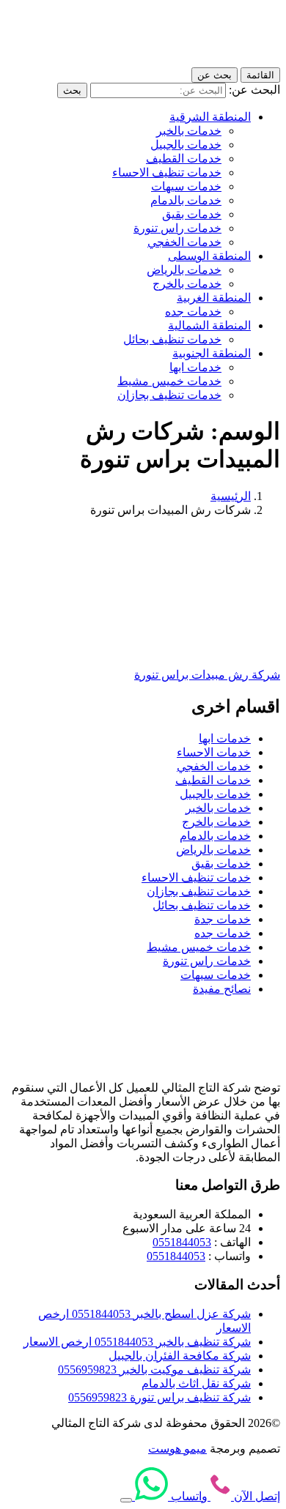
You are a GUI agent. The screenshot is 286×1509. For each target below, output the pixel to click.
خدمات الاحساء (214, 752)
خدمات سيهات (186, 186)
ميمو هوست (177, 1448)
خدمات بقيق (191, 214)
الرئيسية (230, 496)
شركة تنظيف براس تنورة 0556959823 (159, 1397)
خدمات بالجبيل (185, 144)
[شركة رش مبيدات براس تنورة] (197, 649)
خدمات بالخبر (188, 130)
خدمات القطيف (183, 158)
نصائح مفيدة (222, 989)
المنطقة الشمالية (209, 325)
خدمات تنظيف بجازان (169, 395)
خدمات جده (193, 311)
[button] (126, 1500)
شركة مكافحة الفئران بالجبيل (180, 1355)
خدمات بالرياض (184, 270)
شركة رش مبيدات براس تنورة (207, 674)
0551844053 (182, 1242)
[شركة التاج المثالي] (214, 60)
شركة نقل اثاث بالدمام (196, 1383)
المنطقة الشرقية (210, 117)
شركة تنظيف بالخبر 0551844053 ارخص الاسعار (137, 1341)
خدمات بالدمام (185, 200)
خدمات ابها (195, 367)
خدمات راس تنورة (177, 228)
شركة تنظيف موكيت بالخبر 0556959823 (154, 1369)
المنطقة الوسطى (209, 256)
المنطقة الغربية (214, 297)
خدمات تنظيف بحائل (172, 339)
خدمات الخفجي (184, 242)
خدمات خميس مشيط (169, 381)
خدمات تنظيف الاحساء (166, 172)
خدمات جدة (222, 919)
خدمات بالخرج (187, 283)
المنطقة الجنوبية (211, 353)
